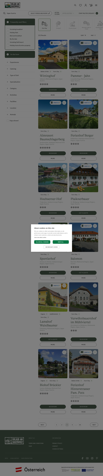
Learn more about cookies (40, 237)
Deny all (61, 242)
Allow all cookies (42, 242)
